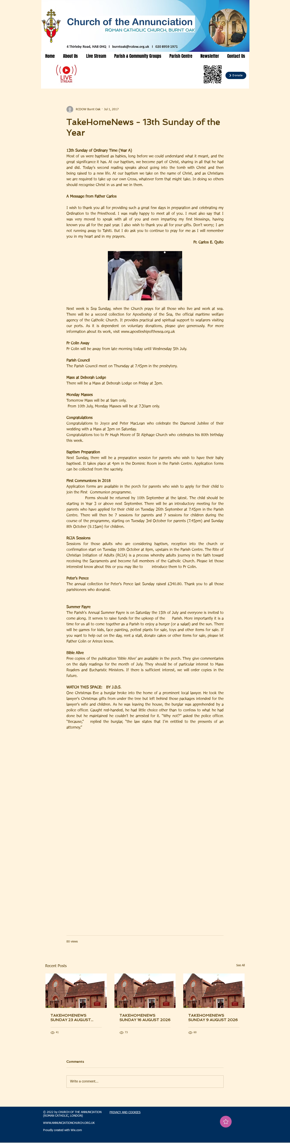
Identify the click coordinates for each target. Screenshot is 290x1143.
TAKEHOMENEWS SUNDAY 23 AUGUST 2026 (71, 1017)
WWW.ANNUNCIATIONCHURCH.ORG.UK (69, 1123)
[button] (70, 56)
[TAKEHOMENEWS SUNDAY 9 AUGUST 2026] (214, 990)
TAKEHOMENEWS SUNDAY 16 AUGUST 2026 (145, 1017)
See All (240, 965)
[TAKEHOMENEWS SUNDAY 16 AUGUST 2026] (145, 990)
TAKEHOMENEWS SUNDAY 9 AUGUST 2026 (213, 1017)
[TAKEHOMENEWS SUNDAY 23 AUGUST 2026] (76, 990)
